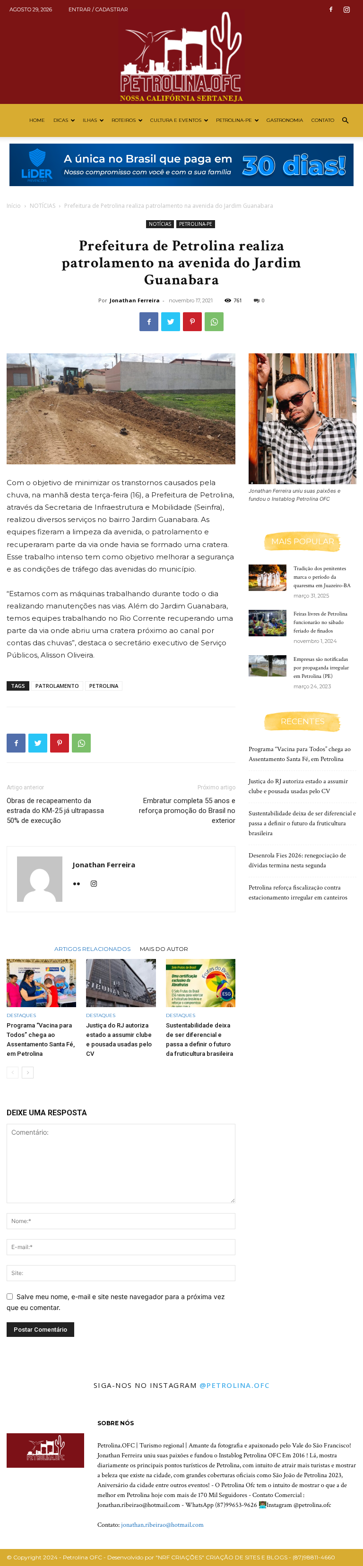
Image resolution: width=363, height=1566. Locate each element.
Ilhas (90, 120)
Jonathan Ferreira (135, 300)
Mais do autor (164, 948)
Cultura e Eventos (175, 120)
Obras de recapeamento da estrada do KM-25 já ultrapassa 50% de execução (55, 810)
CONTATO (322, 120)
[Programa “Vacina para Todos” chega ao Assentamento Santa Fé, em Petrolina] (41, 983)
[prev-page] (12, 1072)
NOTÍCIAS (42, 206)
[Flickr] (80, 884)
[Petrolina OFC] (181, 52)
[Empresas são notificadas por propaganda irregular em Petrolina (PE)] (267, 665)
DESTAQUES (21, 1015)
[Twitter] (170, 321)
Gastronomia (285, 120)
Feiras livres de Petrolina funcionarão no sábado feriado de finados (320, 622)
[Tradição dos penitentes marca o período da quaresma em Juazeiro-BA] (267, 578)
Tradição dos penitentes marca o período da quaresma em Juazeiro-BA (322, 577)
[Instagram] (346, 9)
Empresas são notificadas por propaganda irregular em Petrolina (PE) (321, 668)
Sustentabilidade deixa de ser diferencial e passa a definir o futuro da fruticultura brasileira (302, 823)
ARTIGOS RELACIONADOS (92, 948)
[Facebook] (331, 9)
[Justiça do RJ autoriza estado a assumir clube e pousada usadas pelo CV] (121, 983)
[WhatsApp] (214, 321)
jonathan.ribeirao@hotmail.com (162, 1525)
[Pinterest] (192, 321)
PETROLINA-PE (234, 120)
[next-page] (28, 1072)
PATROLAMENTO (57, 685)
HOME (37, 120)
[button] (345, 120)
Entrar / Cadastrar (98, 9)
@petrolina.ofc (234, 1385)
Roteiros (124, 120)
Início (14, 206)
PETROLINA (103, 685)
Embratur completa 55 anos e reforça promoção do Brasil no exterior (187, 810)
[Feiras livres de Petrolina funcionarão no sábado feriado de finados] (267, 623)
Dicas (60, 120)
